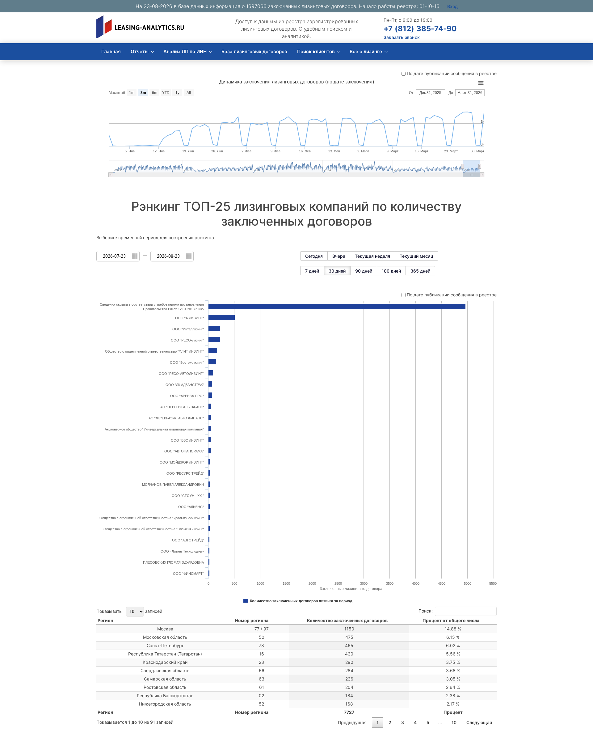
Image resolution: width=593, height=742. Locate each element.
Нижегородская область (165, 703)
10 (454, 722)
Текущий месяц (416, 256)
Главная (111, 51)
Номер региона (251, 620)
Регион (105, 620)
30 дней (337, 270)
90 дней (363, 270)
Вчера (338, 256)
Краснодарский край (165, 662)
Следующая (479, 722)
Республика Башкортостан (165, 695)
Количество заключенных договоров (347, 620)
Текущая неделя (372, 256)
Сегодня (314, 256)
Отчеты (140, 51)
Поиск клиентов (316, 51)
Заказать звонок (402, 37)
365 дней (420, 270)
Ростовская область (165, 687)
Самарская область (165, 678)
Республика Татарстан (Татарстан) (165, 653)
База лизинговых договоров (254, 51)
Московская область (165, 637)
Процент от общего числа (451, 620)
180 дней (391, 270)
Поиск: (425, 610)
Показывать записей (129, 610)
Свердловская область (165, 670)
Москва (165, 628)
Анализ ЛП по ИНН (185, 51)
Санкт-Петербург (165, 645)
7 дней (312, 270)
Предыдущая (352, 722)
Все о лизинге (366, 51)
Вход (452, 6)
